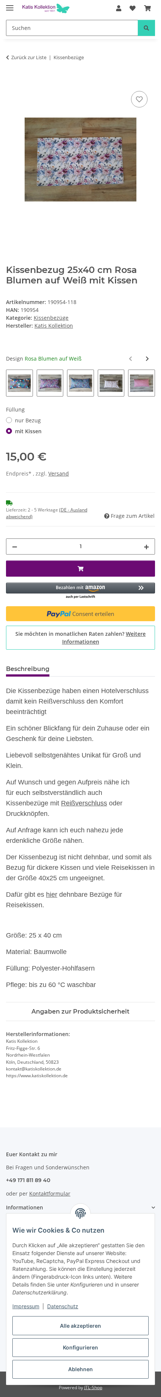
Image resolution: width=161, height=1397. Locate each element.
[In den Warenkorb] (12, 81)
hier (51, 894)
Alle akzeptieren (80, 1325)
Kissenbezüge (51, 317)
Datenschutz (62, 1306)
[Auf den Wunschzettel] (139, 99)
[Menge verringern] (14, 546)
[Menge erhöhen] (146, 546)
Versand (58, 473)
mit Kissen (28, 431)
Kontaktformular (49, 1193)
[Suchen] (146, 28)
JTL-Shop (93, 1387)
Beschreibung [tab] (27, 668)
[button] (118, 8)
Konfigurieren (80, 1347)
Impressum (25, 1306)
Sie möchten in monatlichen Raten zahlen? (80, 637)
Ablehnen (80, 1369)
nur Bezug (28, 420)
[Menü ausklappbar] (9, 4)
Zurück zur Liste (28, 57)
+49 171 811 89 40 (28, 1180)
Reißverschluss (84, 803)
